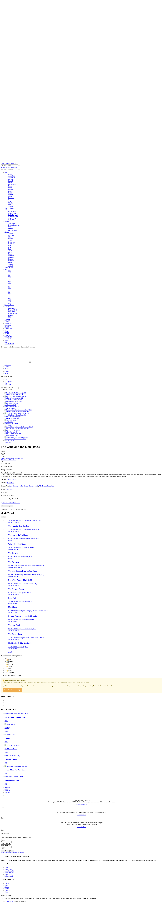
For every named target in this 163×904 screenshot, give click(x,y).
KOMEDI (8, 325)
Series (6, 210)
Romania (11, 261)
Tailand (10, 266)
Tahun (6, 269)
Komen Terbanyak (13, 225)
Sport (10, 201)
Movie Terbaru (9, 869)
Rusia (10, 262)
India (9, 245)
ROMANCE (8, 328)
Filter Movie (5, 851)
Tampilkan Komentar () (12, 690)
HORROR (8, 323)
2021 (9, 279)
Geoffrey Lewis (33, 486)
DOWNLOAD (5, 460)
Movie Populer (9, 872)
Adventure (11, 176)
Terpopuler (11, 223)
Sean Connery (13, 486)
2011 (9, 296)
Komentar (14, 853)
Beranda (7, 867)
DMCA (10, 315)
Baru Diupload (12, 230)
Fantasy (10, 189)
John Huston (43, 486)
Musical (10, 194)
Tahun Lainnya (9, 305)
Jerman (10, 240)
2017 (9, 286)
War (9, 204)
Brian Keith (50, 486)
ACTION (7, 320)
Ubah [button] (10, 470)
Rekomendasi (12, 308)
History (10, 191)
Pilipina (10, 259)
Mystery (10, 196)
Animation (11, 177)
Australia (11, 235)
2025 (9, 272)
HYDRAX (8, 385)
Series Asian (12, 218)
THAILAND (9, 337)
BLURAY (8, 338)
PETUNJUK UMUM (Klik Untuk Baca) (14, 509)
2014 (9, 291)
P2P (6, 379)
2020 (9, 281)
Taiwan (10, 264)
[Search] (19, 169)
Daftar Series (12, 211)
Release (10, 228)
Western (10, 206)
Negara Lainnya (9, 267)
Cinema (7, 371)
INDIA (7, 332)
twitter (6, 789)
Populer (7, 221)
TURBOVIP (8, 381)
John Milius (10, 483)
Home (2, 853)
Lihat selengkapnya (7, 506)
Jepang (10, 250)
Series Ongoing (13, 215)
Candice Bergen (23, 486)
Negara (7, 232)
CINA (6, 330)
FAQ (9, 317)
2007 (9, 303)
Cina (9, 237)
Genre (6, 172)
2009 (9, 300)
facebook (7, 787)
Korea (10, 254)
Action (10, 174)
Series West (11, 220)
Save (14, 460)
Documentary (12, 184)
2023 (9, 276)
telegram (7, 790)
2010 (9, 298)
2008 (9, 301)
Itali (9, 249)
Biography (11, 179)
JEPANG (7, 333)
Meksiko (10, 257)
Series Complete (13, 216)
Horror (10, 193)
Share (11, 460)
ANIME (7, 321)
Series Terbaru (12, 213)
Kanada (10, 252)
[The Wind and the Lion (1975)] (10, 503)
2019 (9, 283)
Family (10, 187)
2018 (9, 284)
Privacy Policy (12, 313)
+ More (7, 306)
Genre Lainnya (9, 208)
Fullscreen (8, 365)
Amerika (10, 233)
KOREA (7, 335)
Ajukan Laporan (81, 815)
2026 (9, 271)
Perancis (10, 238)
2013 (9, 293)
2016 (9, 288)
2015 (9, 289)
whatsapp (7, 792)
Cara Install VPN (13, 311)
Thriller (10, 203)
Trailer (6, 368)
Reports (7, 366)
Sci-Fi (10, 199)
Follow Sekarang (81, 804)
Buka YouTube (81, 827)
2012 (9, 294)
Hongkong (11, 242)
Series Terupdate (9, 871)
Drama (10, 186)
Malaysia (11, 255)
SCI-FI (7, 327)
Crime (10, 182)
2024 (9, 274)
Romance (11, 198)
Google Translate (11, 479)
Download (7, 853)
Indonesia (11, 244)
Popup (6, 373)
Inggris (10, 247)
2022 (9, 277)
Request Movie (12, 310)
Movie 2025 (8, 874)
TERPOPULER (9, 344)
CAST (6, 383)
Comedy (10, 181)
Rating (10, 227)
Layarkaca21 (9, 901)
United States (5, 458)
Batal (11, 851)
